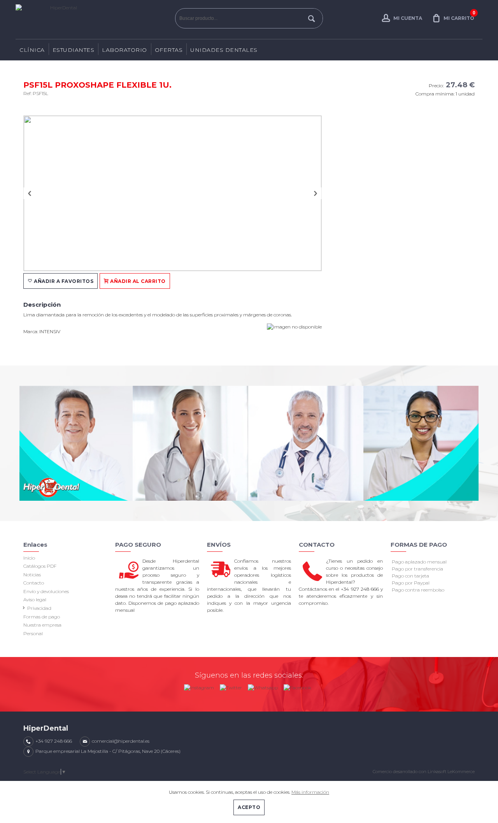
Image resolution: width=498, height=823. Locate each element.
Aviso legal (34, 599)
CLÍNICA (32, 49)
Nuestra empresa (42, 625)
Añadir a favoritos (63, 281)
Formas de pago (41, 617)
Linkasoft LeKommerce (451, 771)
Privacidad (39, 608)
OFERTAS (169, 49)
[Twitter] (231, 686)
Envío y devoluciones (46, 591)
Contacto (33, 583)
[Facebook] (297, 686)
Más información (310, 792)
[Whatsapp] (262, 686)
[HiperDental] (93, 19)
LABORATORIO (124, 49)
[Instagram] (199, 686)
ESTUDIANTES (74, 49)
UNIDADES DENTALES (224, 49)
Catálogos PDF (39, 566)
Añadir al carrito (137, 281)
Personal (33, 633)
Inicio (29, 558)
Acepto (249, 807)
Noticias (32, 575)
